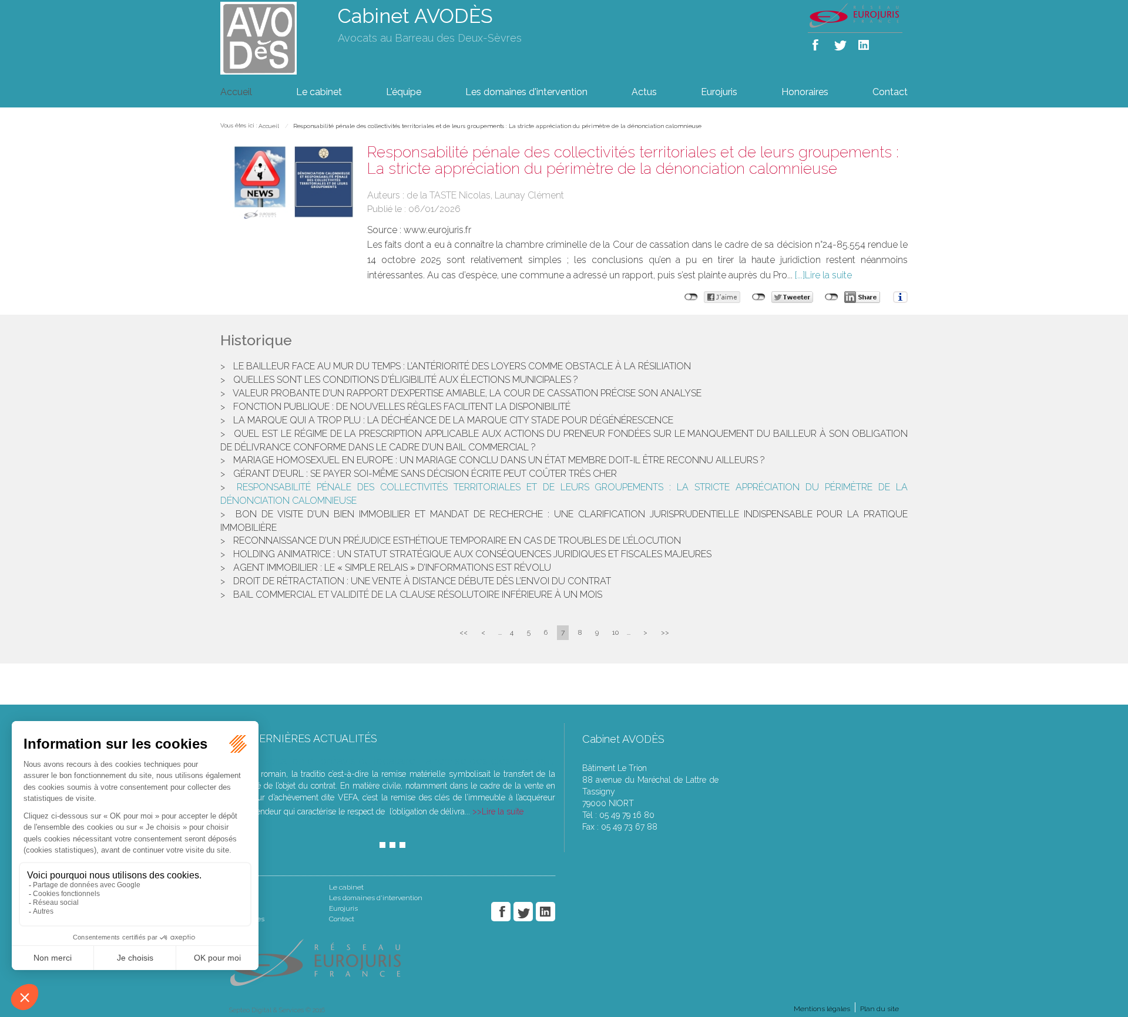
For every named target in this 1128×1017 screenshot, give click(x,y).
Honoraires (804, 91)
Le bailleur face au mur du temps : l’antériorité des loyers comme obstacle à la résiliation (462, 366)
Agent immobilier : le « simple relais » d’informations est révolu (392, 567)
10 (615, 632)
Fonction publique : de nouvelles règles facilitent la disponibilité (401, 406)
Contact (890, 91)
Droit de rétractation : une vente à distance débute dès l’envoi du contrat (422, 581)
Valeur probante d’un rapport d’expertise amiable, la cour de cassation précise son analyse (467, 393)
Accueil (236, 91)
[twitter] (841, 42)
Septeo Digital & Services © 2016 (277, 1010)
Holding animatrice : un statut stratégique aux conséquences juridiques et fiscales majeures (472, 554)
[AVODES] (270, 37)
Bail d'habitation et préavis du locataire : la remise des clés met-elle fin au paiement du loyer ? (456, 761)
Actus (644, 91)
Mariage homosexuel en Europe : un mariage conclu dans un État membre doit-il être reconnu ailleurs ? (499, 460)
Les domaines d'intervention (526, 91)
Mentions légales (822, 1009)
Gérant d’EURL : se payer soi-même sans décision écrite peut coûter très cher (425, 473)
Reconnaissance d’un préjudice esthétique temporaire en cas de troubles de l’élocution (457, 540)
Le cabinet (319, 91)
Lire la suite (828, 275)
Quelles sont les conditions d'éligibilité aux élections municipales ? (405, 379)
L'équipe (403, 91)
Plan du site (879, 1009)
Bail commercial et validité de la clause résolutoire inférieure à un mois (417, 594)
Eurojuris (719, 91)
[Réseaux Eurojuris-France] (855, 14)
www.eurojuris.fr (437, 229)
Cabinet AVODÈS (415, 16)
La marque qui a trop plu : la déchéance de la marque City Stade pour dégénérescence (453, 420)
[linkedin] (864, 42)
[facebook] (817, 42)
